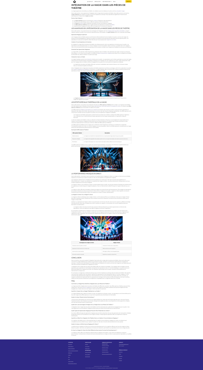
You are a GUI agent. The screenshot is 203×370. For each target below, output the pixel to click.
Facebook (120, 356)
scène (81, 23)
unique (95, 20)
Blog (114, 1)
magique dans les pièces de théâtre (116, 30)
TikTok (120, 354)
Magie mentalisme (71, 348)
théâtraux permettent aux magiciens (89, 109)
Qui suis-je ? (90, 1)
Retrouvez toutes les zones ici (107, 354)
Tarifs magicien (70, 361)
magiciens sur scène (111, 39)
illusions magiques (86, 287)
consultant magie (120, 11)
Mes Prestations (106, 1)
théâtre (112, 24)
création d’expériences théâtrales (81, 69)
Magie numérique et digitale (73, 350)
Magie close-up (70, 346)
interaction (89, 59)
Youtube (120, 358)
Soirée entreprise (88, 352)
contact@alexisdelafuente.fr (123, 344)
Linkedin (120, 360)
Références (70, 352)
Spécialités (97, 1)
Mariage (86, 344)
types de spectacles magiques (105, 53)
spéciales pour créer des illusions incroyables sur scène (108, 106)
